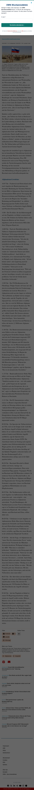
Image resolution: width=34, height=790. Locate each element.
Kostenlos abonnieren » (17, 25)
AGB (22, 31)
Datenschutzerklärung (12, 31)
